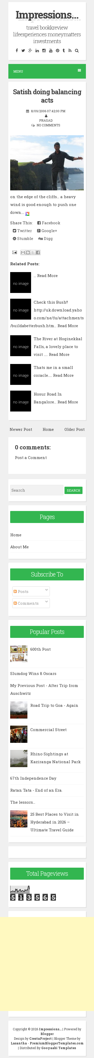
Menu (18, 71)
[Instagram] (44, 50)
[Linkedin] (37, 50)
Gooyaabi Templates (58, 1048)
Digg (48, 238)
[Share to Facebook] (37, 252)
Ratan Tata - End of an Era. (36, 790)
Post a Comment (31, 457)
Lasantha (19, 1043)
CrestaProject (40, 1038)
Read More (47, 275)
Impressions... (47, 14)
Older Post (74, 429)
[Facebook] (16, 50)
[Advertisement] (47, 964)
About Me (19, 546)
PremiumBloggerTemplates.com (57, 1043)
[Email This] (23, 252)
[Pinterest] (57, 50)
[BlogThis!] (28, 252)
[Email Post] (14, 252)
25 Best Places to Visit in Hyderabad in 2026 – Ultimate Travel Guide (54, 822)
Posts (22, 591)
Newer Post (21, 429)
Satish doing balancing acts (47, 96)
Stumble (24, 238)
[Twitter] (23, 50)
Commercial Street (48, 729)
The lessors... (22, 802)
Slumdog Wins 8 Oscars (33, 673)
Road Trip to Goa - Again (54, 705)
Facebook (50, 222)
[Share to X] (33, 252)
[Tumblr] (63, 50)
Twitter (24, 230)
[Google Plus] (30, 50)
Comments (28, 603)
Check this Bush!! (51, 302)
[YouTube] (51, 50)
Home (48, 429)
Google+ (48, 230)
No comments (48, 125)
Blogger (47, 1034)
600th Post (40, 649)
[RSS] (70, 50)
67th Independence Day (33, 778)
